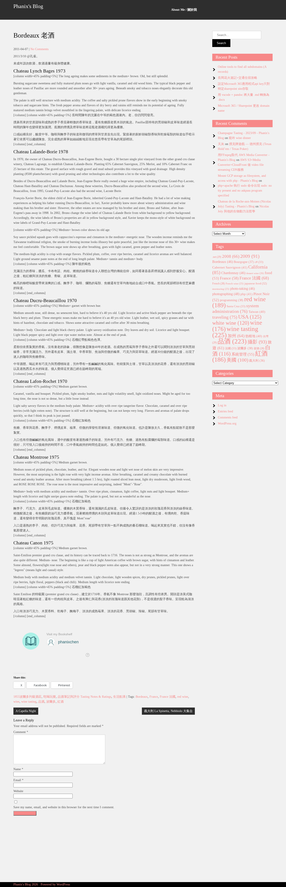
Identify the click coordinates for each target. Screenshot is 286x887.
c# (259, 262)
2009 (249, 256)
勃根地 (253, 336)
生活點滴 (119, 696)
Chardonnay (233, 273)
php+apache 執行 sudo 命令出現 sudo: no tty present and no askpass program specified (245, 190)
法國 (230, 348)
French (218, 283)
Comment (20, 732)
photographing (226, 294)
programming (231, 300)
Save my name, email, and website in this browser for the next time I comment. (63, 807)
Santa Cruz (236, 306)
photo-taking (242, 288)
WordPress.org (227, 423)
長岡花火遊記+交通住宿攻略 (237, 77)
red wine (182, 696)
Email (18, 780)
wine (16, 701)
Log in (222, 405)
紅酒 (60, 701)
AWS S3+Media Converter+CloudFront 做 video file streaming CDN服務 (241, 164)
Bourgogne (244, 262)
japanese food (255, 283)
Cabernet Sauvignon (229, 267)
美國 (237, 360)
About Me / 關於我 (184, 9)
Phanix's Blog (28, 6)
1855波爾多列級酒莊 (27, 696)
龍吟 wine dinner (240, 138)
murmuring (220, 289)
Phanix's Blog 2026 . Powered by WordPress (41, 884)
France (153, 696)
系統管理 (242, 354)
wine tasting (28, 701)
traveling (224, 317)
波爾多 (51, 701)
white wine (230, 323)
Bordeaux (142, 696)
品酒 (41, 701)
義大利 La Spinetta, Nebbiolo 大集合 (168, 711)
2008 (230, 256)
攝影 (257, 342)
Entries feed (225, 411)
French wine (235, 283)
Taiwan (256, 311)
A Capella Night (26, 711)
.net (216, 256)
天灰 (221, 144)
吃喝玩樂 (49, 696)
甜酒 (259, 348)
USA (249, 317)
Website (18, 791)
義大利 (257, 360)
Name (18, 769)
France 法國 (167, 696)
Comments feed (228, 417)
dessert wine (255, 273)
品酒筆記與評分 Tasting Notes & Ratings (84, 696)
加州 (236, 335)
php (246, 294)
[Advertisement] (104, 849)
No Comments (39, 49)
